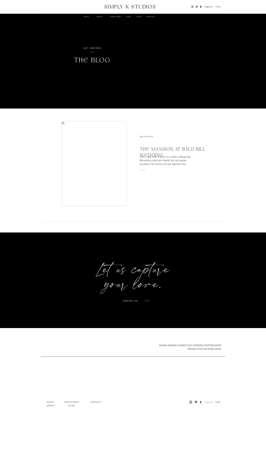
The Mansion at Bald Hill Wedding (173, 152)
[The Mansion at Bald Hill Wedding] (94, 163)
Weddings (146, 137)
